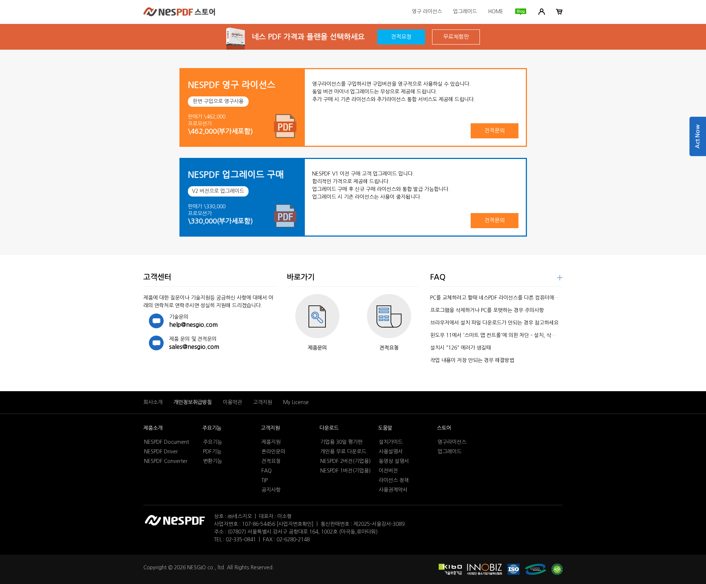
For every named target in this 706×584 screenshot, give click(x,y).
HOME (495, 11)
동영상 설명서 (394, 461)
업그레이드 (465, 11)
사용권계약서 (393, 489)
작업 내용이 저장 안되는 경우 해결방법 (472, 360)
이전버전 (388, 470)
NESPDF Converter (166, 461)
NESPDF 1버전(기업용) (345, 470)
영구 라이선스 (427, 11)
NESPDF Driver (161, 451)
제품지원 (271, 442)
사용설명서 (391, 451)
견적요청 (401, 36)
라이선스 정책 (394, 480)
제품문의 (317, 347)
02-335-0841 (241, 539)
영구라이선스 (452, 442)
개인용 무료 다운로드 (343, 451)
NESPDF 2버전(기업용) (345, 461)
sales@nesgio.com (194, 347)
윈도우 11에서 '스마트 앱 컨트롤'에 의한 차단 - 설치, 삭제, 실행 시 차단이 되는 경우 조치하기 (531, 335)
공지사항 (271, 489)
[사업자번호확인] (295, 524)
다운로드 (329, 428)
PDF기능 (212, 451)
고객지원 (262, 402)
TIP (264, 480)
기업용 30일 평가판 (341, 442)
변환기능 (212, 461)
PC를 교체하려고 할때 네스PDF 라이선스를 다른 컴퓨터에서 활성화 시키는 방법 (516, 297)
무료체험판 (456, 36)
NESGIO (196, 567)
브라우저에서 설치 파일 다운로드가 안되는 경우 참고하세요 (494, 322)
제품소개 (153, 428)
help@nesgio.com (193, 325)
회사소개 (153, 402)
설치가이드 (391, 442)
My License (296, 402)
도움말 (385, 428)
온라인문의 (273, 451)
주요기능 (211, 428)
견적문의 (494, 130)
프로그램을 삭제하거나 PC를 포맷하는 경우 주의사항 (487, 310)
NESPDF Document (166, 442)
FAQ (266, 470)
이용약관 (232, 402)
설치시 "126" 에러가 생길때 (460, 347)
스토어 (444, 428)
